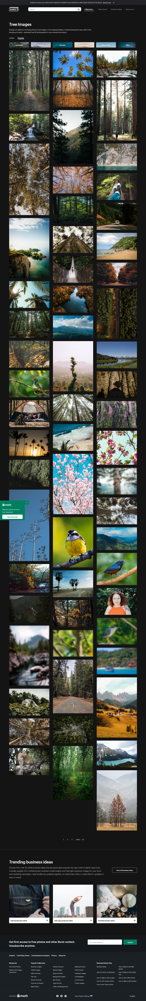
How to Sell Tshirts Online (105, 984)
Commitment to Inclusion (40, 955)
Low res (42, 108)
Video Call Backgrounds (60, 986)
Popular (21, 37)
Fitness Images (79, 983)
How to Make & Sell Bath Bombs (126, 967)
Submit (130, 942)
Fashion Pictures (58, 966)
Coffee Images (35, 970)
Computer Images (80, 973)
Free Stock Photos (15, 966)
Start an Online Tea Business (106, 972)
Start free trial (12, 516)
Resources (129, 9)
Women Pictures (36, 980)
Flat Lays (33, 976)
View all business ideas (124, 870)
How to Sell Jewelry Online (105, 981)
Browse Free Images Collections (15, 971)
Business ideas (116, 9)
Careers (12, 955)
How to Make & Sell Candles (127, 981)
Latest (11, 37)
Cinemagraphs (79, 976)
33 (83, 839)
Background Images (59, 976)
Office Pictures (35, 973)
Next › (78, 839)
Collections (89, 9)
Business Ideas (101, 966)
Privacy (54, 955)
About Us (62, 955)
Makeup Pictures (80, 966)
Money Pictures (58, 973)
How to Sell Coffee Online (127, 978)
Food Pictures (79, 970)
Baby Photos (35, 986)
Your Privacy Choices (82, 996)
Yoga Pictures (57, 983)
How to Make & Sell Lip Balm (106, 978)
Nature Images (57, 970)
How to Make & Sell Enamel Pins (127, 973)
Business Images (36, 966)
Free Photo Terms (23, 955)
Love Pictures (79, 980)
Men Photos (56, 980)
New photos (103, 9)
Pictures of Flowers (37, 983)
